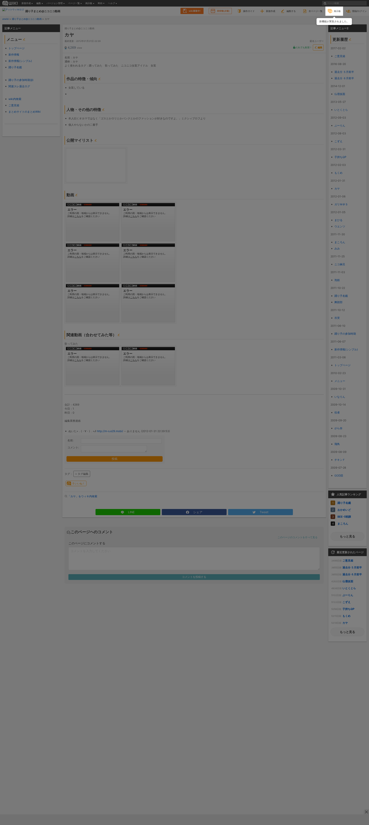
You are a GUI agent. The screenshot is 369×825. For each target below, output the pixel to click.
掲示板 (337, 11)
